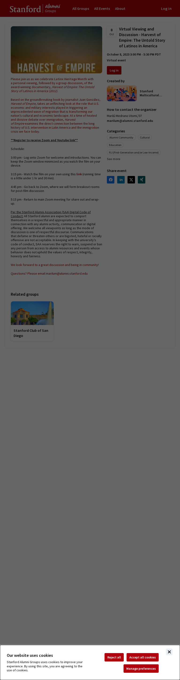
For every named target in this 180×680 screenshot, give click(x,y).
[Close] (169, 652)
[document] (90, 662)
